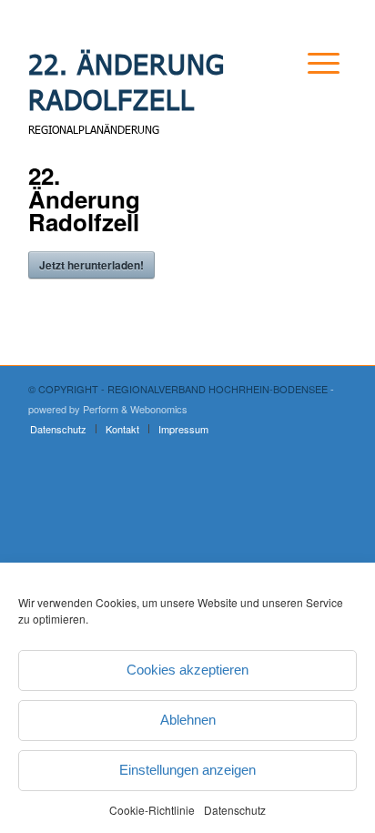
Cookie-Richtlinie (152, 810)
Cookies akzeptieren (187, 669)
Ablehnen (188, 719)
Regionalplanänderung (93, 129)
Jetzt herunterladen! (91, 265)
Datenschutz (235, 810)
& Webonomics (154, 408)
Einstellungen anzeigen (187, 769)
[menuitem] (308, 85)
